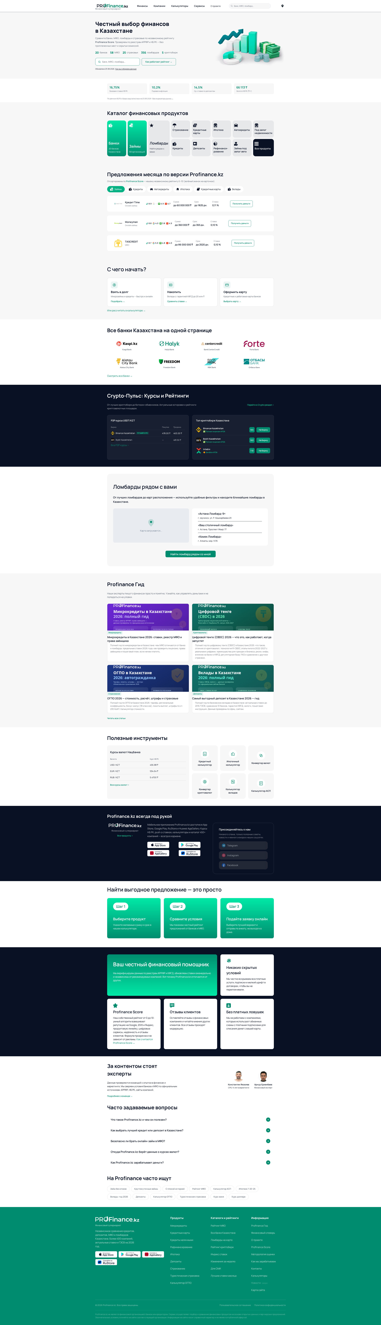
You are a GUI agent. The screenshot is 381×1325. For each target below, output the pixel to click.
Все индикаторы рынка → (162, 98)
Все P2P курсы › (120, 445)
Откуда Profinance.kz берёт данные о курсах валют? (145, 1152)
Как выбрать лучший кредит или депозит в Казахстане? (147, 1130)
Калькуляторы (179, 6)
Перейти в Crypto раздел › (260, 404)
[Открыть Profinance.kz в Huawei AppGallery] (162, 853)
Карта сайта (258, 1290)
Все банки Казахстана (223, 1232)
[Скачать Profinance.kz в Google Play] (193, 845)
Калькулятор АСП (222, 1188)
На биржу (263, 429)
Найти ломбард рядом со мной (190, 554)
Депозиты (141, 1196)
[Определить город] (282, 6)
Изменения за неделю (223, 1261)
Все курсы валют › (119, 784)
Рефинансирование (181, 1247)
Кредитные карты (180, 1232)
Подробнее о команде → (120, 1096)
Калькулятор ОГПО (162, 1196)
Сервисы (199, 6)
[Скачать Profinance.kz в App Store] (162, 845)
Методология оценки (263, 1254)
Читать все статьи (116, 718)
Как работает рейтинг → (158, 61)
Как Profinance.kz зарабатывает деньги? (137, 1162)
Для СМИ (216, 1268)
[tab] (116, 189)
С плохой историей (175, 1188)
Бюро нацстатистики (131, 98)
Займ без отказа (118, 1188)
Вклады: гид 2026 (119, 1196)
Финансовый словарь (263, 1232)
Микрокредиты (178, 1225)
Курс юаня (219, 1196)
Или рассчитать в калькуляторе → (126, 310)
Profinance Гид (259, 1225)
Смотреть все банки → (119, 375)
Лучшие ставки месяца (223, 1275)
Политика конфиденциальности (270, 1305)
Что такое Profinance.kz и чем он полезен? (139, 1119)
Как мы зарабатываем (263, 1261)
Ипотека (175, 1254)
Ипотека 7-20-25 (247, 1188)
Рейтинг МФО (199, 1188)
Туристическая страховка (193, 1196)
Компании (159, 6)
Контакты (256, 1268)
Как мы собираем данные (125, 69)
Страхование (177, 1268)
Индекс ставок (219, 1254)
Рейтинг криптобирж (222, 1247)
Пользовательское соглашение (235, 1305)
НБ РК (118, 98)
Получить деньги (241, 203)
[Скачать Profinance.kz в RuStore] (193, 853)
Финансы (142, 6)
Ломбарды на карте (221, 1240)
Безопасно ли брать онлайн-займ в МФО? (138, 1141)
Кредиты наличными (181, 1240)
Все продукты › (125, 835)
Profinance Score (134, 181)
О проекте (216, 6)
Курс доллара (238, 1196)
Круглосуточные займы (146, 1188)
